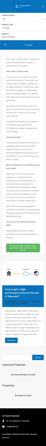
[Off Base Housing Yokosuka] (23, 10)
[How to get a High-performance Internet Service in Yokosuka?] (23, 273)
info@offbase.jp (12, 426)
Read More (11, 340)
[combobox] (23, 19)
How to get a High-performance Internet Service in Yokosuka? (22, 293)
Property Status (8, 15)
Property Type (7, 25)
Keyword (5, 34)
